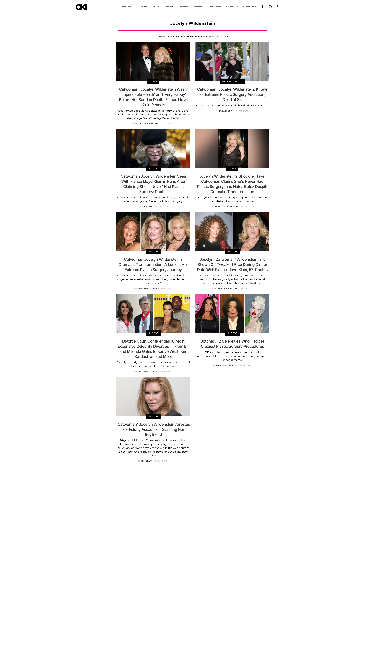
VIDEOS (198, 6)
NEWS (143, 6)
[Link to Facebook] (262, 6)
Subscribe (249, 6)
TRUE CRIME (214, 6)
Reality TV (128, 6)
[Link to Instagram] (270, 6)
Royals (169, 6)
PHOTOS (183, 6)
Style (156, 6)
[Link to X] (278, 6)
